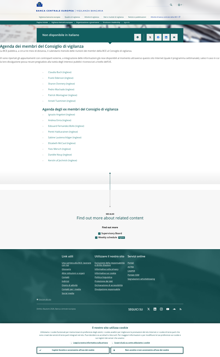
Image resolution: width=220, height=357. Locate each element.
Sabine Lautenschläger (60, 138)
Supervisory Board (111, 233)
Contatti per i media (71, 289)
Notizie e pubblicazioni (137, 17)
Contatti (65, 277)
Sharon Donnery (56, 84)
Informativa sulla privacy (106, 269)
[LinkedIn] (155, 309)
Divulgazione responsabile (107, 289)
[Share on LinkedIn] (166, 37)
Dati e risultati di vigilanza (114, 17)
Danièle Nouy (55, 155)
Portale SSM (133, 275)
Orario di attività (69, 285)
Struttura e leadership (111, 22)
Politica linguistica (103, 277)
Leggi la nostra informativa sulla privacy (90, 343)
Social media (68, 293)
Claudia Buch (55, 72)
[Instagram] (161, 309)
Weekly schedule (107, 237)
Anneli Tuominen (57, 101)
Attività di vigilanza (91, 17)
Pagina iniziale (42, 22)
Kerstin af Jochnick (58, 161)
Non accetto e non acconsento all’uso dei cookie (147, 350)
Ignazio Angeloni (57, 115)
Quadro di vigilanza (72, 17)
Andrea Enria (55, 120)
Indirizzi (65, 281)
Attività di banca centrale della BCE (164, 17)
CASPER (131, 271)
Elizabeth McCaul (57, 143)
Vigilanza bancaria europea (49, 17)
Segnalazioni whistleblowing (141, 279)
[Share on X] (150, 37)
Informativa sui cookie (105, 273)
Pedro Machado (56, 90)
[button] (175, 5)
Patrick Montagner (58, 95)
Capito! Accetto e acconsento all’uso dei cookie (73, 350)
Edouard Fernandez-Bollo (61, 126)
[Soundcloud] (174, 309)
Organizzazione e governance (87, 22)
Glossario (66, 269)
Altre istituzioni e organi (73, 273)
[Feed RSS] (180, 309)
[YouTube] (167, 309)
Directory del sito (45, 299)
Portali (131, 263)
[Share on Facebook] (158, 37)
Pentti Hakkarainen (58, 132)
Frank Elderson (56, 78)
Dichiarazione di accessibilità (109, 285)
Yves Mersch (54, 149)
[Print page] (137, 37)
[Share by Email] (174, 37)
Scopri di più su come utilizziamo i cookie (132, 343)
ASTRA (131, 267)
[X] (148, 309)
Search (171, 5)
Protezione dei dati (104, 281)
